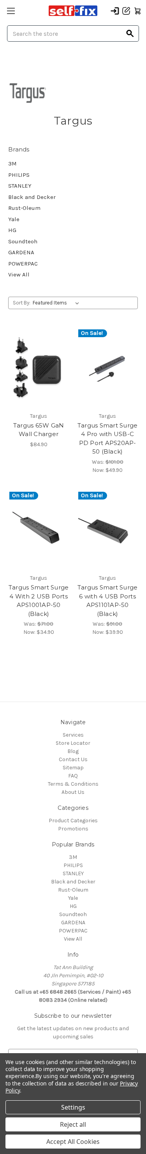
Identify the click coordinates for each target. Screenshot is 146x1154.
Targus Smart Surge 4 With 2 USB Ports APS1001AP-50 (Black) (39, 600)
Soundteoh (22, 241)
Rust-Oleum (24, 207)
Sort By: (21, 303)
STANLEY (20, 185)
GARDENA (21, 252)
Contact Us (73, 759)
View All (19, 274)
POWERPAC (23, 263)
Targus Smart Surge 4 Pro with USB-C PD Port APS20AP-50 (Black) (107, 439)
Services (73, 735)
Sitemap (73, 767)
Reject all (73, 1124)
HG (12, 230)
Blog (73, 751)
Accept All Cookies (73, 1141)
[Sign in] (115, 11)
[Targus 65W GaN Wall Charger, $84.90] (38, 367)
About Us (73, 792)
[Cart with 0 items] (137, 11)
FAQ (73, 775)
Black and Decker (32, 197)
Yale (13, 219)
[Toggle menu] (10, 10)
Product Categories (73, 820)
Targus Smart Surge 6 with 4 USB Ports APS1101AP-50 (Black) (107, 600)
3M (12, 163)
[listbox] (57, 303)
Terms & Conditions (73, 784)
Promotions (73, 828)
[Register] (126, 11)
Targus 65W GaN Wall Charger (38, 430)
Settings (73, 1107)
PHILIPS (19, 174)
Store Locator (73, 743)
